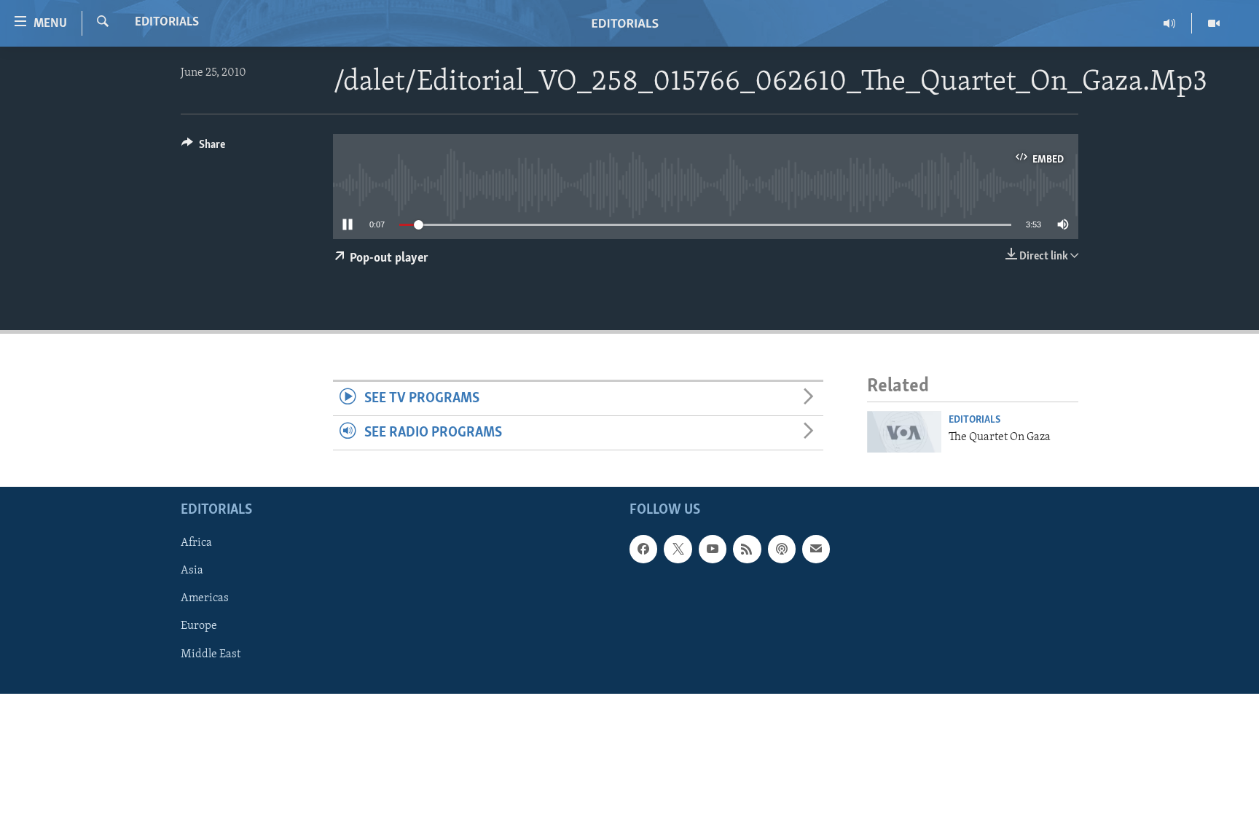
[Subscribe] (816, 549)
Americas (205, 598)
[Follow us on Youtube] (712, 549)
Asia (192, 570)
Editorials (167, 22)
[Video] (1214, 23)
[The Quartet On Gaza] (904, 432)
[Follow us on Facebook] (643, 549)
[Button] (203, 148)
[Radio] (1170, 23)
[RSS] (747, 549)
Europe (199, 626)
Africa (196, 543)
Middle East (210, 654)
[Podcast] (782, 549)
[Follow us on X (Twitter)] (677, 549)
